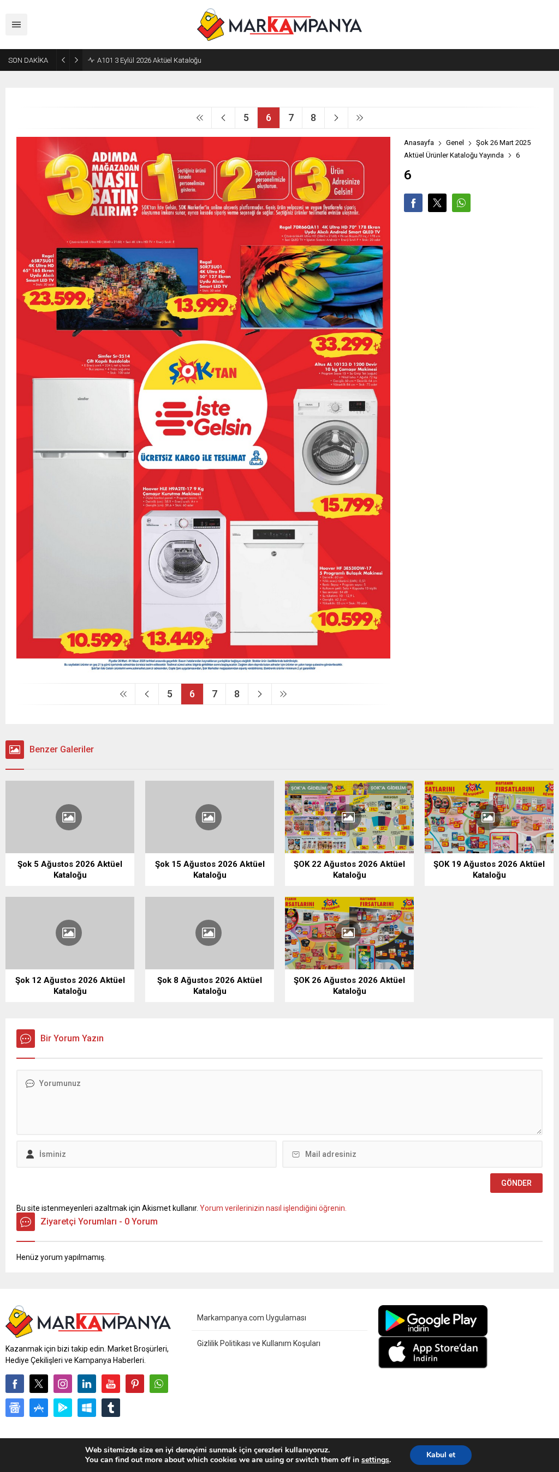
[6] (203, 670)
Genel (455, 142)
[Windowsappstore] (87, 1407)
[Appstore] (38, 1407)
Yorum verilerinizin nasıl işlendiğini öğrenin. (273, 1208)
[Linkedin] (87, 1383)
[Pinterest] (135, 1383)
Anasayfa (419, 142)
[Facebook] (14, 1383)
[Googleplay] (62, 1407)
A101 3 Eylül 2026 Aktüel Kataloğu (149, 60)
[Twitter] (38, 1383)
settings (375, 1460)
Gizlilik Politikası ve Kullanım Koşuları (258, 1343)
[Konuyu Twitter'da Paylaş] (437, 203)
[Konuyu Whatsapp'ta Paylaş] (461, 203)
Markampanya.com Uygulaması (251, 1317)
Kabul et (440, 1455)
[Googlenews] (14, 1407)
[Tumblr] (111, 1407)
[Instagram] (62, 1383)
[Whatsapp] (159, 1383)
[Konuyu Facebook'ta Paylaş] (413, 203)
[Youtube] (111, 1383)
